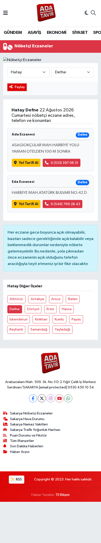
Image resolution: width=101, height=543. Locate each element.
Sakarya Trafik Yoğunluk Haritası (35, 430)
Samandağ (38, 329)
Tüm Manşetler (22, 441)
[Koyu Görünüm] (86, 13)
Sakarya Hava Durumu (27, 419)
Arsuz (56, 299)
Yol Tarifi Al (28, 163)
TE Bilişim (62, 495)
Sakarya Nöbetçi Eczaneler (31, 413)
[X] (42, 398)
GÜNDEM (13, 32)
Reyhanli (16, 329)
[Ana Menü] (5, 13)
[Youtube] (59, 398)
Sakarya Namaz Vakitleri (29, 424)
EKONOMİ (56, 32)
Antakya (37, 299)
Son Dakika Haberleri (26, 446)
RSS (18, 479)
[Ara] (93, 13)
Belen (72, 299)
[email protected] (53, 387)
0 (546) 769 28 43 (65, 204)
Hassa (67, 309)
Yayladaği (62, 329)
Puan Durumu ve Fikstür (28, 435)
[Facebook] (33, 398)
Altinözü (16, 299)
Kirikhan (41, 319)
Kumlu (59, 319)
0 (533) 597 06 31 (64, 163)
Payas (76, 319)
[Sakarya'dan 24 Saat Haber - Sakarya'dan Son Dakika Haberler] (46, 13)
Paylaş (20, 87)
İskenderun (18, 319)
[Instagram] (51, 398)
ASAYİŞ (34, 32)
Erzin (50, 309)
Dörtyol (33, 309)
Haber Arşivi (19, 452)
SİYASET (80, 32)
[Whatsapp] (68, 398)
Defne (15, 309)
